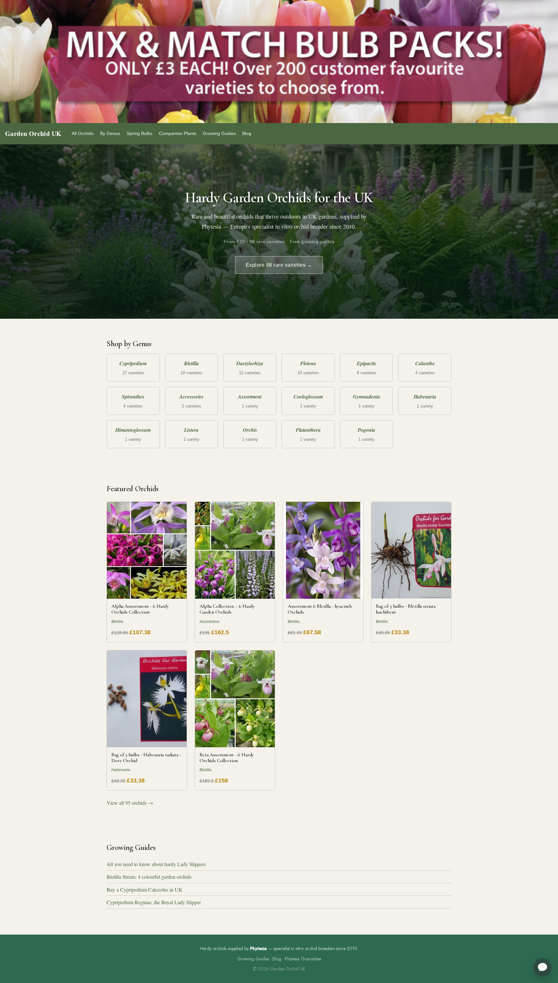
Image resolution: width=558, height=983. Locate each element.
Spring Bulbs (139, 133)
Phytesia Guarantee (303, 959)
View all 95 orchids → (130, 802)
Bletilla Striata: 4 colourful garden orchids (149, 876)
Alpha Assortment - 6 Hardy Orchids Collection (140, 609)
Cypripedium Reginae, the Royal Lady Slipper (154, 902)
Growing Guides (219, 133)
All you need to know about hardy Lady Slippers (156, 864)
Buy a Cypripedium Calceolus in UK (144, 889)
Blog (246, 133)
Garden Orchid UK (33, 133)
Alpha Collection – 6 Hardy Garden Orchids (227, 609)
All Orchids (83, 133)
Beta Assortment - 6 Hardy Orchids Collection (227, 757)
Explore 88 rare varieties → (279, 265)
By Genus (110, 133)
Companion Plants (177, 133)
